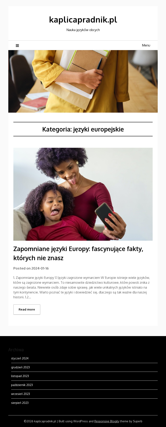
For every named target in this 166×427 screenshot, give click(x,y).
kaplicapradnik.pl (83, 19)
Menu (146, 45)
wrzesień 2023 (20, 394)
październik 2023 (22, 385)
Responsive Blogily (106, 421)
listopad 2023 (20, 376)
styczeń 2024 (20, 358)
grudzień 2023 (20, 367)
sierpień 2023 (20, 402)
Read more (27, 309)
